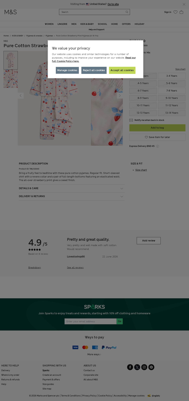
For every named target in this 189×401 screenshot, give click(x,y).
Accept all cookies (122, 70)
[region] (96, 59)
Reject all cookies (94, 70)
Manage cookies (67, 70)
